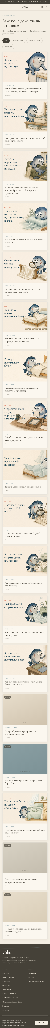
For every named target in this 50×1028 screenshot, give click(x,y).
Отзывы (5, 1010)
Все (6, 41)
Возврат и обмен (9, 994)
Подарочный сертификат (12, 1002)
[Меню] (4, 7)
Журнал (5, 1006)
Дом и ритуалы (34, 41)
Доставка (6, 990)
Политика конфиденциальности (13, 1025)
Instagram (32, 973)
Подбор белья (8, 977)
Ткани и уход (18, 41)
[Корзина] (46, 7)
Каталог (5, 973)
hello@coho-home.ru (36, 981)
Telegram (31, 977)
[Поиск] (42, 7)
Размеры (6, 981)
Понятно (41, 1022)
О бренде (8, 47)
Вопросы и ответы (10, 998)
